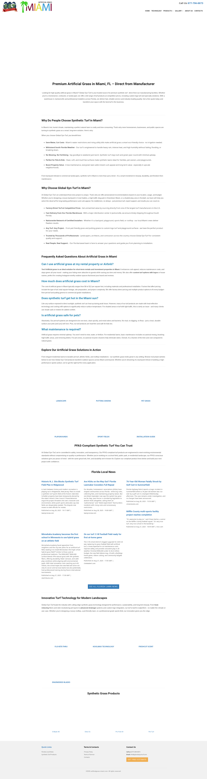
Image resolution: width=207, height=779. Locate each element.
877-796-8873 (195, 3)
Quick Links (47, 747)
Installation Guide (146, 436)
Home (147, 11)
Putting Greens (103, 401)
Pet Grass (145, 401)
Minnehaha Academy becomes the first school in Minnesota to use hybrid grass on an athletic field (60, 537)
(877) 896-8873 (135, 752)
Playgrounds (61, 436)
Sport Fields (103, 436)
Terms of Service (89, 754)
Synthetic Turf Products (49, 754)
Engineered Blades (61, 682)
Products (167, 11)
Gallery (178, 11)
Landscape (61, 401)
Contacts (198, 11)
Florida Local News (47, 752)
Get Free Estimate (137, 759)
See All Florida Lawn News (103, 586)
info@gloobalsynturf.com (138, 754)
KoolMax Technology (103, 646)
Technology (156, 11)
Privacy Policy (88, 752)
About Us (189, 11)
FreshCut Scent (146, 646)
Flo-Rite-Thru (61, 646)
